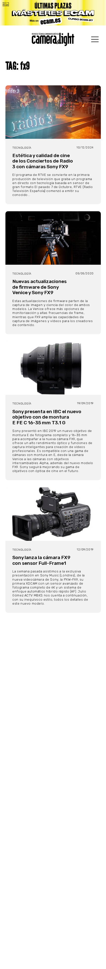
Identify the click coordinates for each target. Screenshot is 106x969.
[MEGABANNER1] (53, 12)
